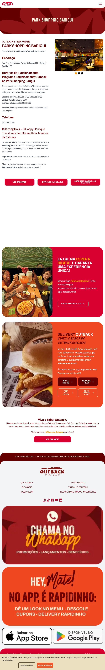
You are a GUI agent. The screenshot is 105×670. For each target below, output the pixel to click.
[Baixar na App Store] (27, 636)
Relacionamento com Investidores (78, 491)
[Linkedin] (60, 500)
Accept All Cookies (45, 665)
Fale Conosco (78, 482)
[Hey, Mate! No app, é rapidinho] (52, 596)
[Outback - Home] (7, 4)
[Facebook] (52, 500)
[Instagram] (44, 500)
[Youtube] (56, 500)
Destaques (27, 491)
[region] (52, 662)
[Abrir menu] (100, 4)
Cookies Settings (26, 665)
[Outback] (52, 471)
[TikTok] (48, 500)
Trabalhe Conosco (78, 487)
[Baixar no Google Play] (78, 636)
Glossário (27, 487)
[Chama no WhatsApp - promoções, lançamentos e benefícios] (52, 535)
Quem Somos (27, 482)
